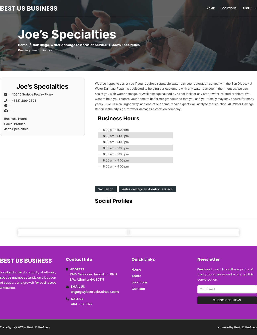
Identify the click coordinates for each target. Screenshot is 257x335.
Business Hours (15, 119)
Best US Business (28, 8)
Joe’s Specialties (16, 129)
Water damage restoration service (78, 45)
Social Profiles (14, 124)
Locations (229, 8)
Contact (138, 288)
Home (210, 8)
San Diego (41, 45)
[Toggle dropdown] (255, 8)
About (137, 276)
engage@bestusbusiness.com (95, 292)
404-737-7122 (81, 304)
